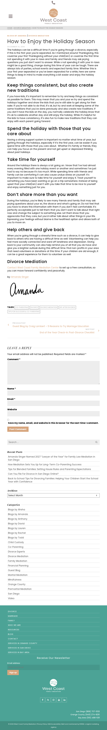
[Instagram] (53, 699)
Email (11, 399)
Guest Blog (14, 570)
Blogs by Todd (16, 537)
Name (11, 388)
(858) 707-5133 (93, 711)
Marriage (13, 616)
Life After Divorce (67, 307)
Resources (13, 629)
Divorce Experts (16, 551)
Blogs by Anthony (17, 518)
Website (12, 409)
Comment (13, 359)
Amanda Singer (20, 276)
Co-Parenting (15, 547)
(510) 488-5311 (93, 717)
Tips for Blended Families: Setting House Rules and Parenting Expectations (49, 469)
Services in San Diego (19, 648)
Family (11, 620)
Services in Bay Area (18, 652)
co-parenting (21, 307)
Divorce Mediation (39, 36)
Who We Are (14, 625)
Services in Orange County (22, 643)
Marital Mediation (18, 575)
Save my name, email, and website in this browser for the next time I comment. (53, 423)
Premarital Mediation (20, 589)
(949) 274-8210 (92, 714)
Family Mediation (17, 561)
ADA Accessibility (54, 724)
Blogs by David (16, 523)
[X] (48, 699)
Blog (10, 634)
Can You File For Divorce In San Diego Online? (33, 473)
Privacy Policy (42, 724)
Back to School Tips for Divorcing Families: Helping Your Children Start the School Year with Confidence (53, 480)
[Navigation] (10, 16)
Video (11, 598)
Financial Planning (18, 565)
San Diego (13, 593)
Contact (13, 638)
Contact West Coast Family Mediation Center (33, 267)
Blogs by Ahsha (16, 509)
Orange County (16, 584)
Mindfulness (14, 579)
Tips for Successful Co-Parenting (23, 311)
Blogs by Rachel (17, 532)
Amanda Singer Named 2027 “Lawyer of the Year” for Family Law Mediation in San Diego (51, 458)
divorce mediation (48, 307)
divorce (34, 307)
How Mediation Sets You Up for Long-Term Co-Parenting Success (44, 464)
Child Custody (16, 542)
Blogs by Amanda (17, 36)
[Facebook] (42, 699)
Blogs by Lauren (17, 528)
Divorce (12, 611)
